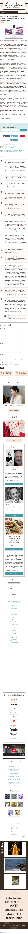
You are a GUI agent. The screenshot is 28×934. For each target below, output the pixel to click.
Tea (14, 808)
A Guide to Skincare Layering (14, 623)
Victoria (7, 16)
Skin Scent (7, 148)
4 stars (5, 146)
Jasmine (7, 808)
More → (23, 836)
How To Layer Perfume (14, 780)
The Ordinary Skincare (14, 621)
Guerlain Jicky (8, 67)
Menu (2, 12)
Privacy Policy (18, 359)
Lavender (12, 150)
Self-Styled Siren (14, 833)
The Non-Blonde (14, 834)
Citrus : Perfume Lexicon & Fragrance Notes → (21, 373)
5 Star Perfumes (14, 608)
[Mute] (20, 755)
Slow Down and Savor (14, 773)
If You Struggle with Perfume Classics (14, 769)
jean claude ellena (19, 151)
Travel (14, 617)
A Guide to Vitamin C (14, 624)
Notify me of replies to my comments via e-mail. (9, 364)
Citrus (17, 815)
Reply (24, 170)
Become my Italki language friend (14, 601)
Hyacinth (10, 815)
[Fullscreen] (23, 755)
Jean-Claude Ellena (9, 147)
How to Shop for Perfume (14, 770)
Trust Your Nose (14, 764)
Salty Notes (20, 808)
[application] (14, 750)
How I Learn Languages (14, 599)
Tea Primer (14, 633)
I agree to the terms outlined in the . (12, 359)
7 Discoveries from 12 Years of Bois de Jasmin (14, 602)
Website (2, 354)
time (12, 96)
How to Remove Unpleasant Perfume (14, 785)
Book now (14, 483)
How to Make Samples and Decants (14, 783)
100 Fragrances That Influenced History (14, 782)
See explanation (19, 150)
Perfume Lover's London (14, 645)
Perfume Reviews (14, 16)
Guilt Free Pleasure (14, 605)
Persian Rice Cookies (14, 634)
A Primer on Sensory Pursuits (12, 5)
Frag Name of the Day (14, 827)
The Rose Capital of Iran (14, 642)
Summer (12, 148)
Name (1, 343)
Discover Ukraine (14, 639)
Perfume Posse (14, 831)
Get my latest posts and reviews (9, 127)
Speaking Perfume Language (14, 776)
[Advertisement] (14, 668)
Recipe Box (14, 630)
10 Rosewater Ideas (14, 626)
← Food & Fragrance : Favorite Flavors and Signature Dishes (6, 373)
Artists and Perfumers (14, 615)
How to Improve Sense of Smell (14, 766)
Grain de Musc (14, 828)
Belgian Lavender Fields (14, 643)
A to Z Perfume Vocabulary (7, 800)
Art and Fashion (14, 614)
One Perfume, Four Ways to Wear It (14, 779)
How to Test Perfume (14, 772)
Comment (2, 328)
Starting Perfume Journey (14, 767)
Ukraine (23, 925)
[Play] (5, 755)
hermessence (11, 151)
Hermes (14, 146)
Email (1, 348)
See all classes (14, 573)
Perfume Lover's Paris (14, 640)
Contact (14, 928)
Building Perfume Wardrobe (14, 777)
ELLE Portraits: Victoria (14, 604)
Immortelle (7, 150)
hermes (6, 151)
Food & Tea (16, 925)
